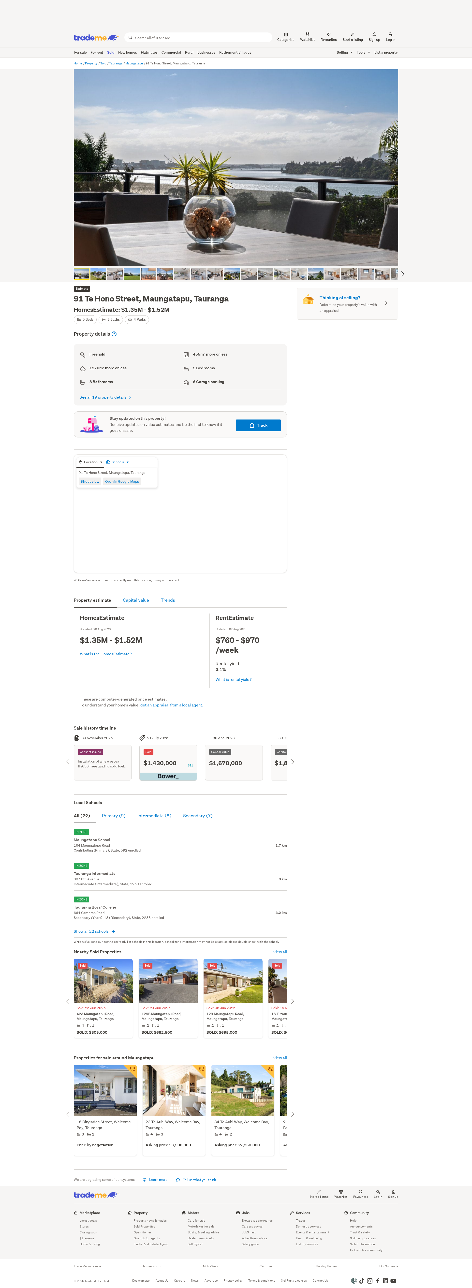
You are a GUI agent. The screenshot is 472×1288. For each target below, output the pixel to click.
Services (303, 1212)
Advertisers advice (254, 1238)
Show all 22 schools (91, 931)
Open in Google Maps (122, 481)
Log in (390, 39)
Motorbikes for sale (201, 1226)
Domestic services (308, 1226)
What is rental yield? (234, 679)
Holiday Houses (326, 1266)
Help (353, 1220)
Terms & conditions (261, 1280)
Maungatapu (134, 63)
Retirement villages (235, 52)
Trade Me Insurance (87, 1266)
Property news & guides (150, 1220)
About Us (162, 1280)
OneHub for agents (147, 1238)
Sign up (374, 39)
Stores (84, 1226)
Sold (110, 52)
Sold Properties (144, 1226)
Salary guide (250, 1244)
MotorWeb (210, 1266)
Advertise (211, 1280)
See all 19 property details (103, 397)
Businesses (206, 52)
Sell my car (195, 1244)
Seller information (362, 1244)
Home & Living (90, 1244)
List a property (386, 52)
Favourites (360, 1197)
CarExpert (267, 1266)
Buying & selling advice (203, 1232)
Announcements (361, 1226)
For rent (97, 52)
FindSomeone (388, 1266)
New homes (127, 52)
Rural (189, 52)
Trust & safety (360, 1232)
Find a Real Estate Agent (151, 1244)
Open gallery (238, 258)
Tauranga (116, 63)
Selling (343, 52)
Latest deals (88, 1220)
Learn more (158, 1179)
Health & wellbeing (309, 1238)
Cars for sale (196, 1220)
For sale (80, 52)
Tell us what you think (199, 1180)
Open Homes (143, 1232)
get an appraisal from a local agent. (171, 704)
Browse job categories (257, 1220)
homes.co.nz (152, 1266)
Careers (179, 1280)
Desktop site (141, 1280)
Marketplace (90, 1212)
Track (262, 425)
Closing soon (88, 1232)
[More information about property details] (114, 334)
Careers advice (252, 1226)
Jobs (246, 1212)
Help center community (366, 1250)
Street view (90, 481)
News (195, 1280)
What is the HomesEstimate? (106, 653)
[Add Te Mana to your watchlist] (199, 1071)
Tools (361, 52)
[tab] (90, 462)
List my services (307, 1244)
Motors (193, 1212)
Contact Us (320, 1280)
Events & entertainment (312, 1232)
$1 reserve (87, 1238)
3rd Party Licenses (363, 1238)
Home (78, 63)
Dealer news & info (201, 1238)
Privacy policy (233, 1280)
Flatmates (149, 52)
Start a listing (319, 1197)
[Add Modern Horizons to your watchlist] (267, 1071)
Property (91, 63)
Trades (301, 1220)
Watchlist (340, 1197)
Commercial (171, 52)
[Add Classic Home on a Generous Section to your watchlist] (130, 1071)
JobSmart (249, 1232)
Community (359, 1212)
